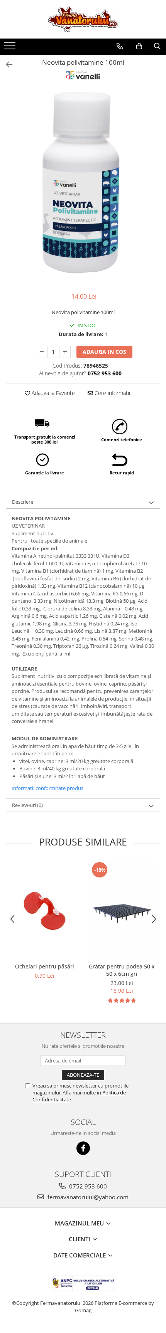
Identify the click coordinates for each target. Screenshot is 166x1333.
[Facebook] (83, 1148)
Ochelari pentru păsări (44, 966)
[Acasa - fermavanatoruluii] (83, 19)
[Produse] (10, 48)
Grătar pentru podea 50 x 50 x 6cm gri (121, 970)
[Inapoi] (6, 64)
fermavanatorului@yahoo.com (87, 1197)
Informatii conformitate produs (47, 788)
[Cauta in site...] (157, 46)
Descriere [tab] (22, 501)
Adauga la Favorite (52, 393)
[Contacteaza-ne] (120, 46)
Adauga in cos (104, 351)
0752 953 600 (87, 1186)
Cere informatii (111, 393)
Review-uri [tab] (27, 805)
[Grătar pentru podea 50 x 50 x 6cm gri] (121, 910)
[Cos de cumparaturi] (139, 46)
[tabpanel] (83, 186)
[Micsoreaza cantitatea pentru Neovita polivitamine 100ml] (41, 352)
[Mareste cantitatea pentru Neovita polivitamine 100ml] (65, 352)
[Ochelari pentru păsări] (44, 910)
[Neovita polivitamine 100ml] (83, 186)
